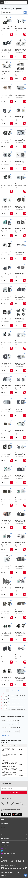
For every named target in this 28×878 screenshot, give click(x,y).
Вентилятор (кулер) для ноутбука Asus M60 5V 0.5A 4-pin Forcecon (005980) (6, 453)
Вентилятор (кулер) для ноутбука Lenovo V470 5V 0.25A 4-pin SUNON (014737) (6, 386)
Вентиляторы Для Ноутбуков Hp (10, 723)
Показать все (5, 735)
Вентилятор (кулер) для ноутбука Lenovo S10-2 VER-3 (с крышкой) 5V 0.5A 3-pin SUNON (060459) (20, 655)
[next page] (20, 690)
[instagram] (7, 803)
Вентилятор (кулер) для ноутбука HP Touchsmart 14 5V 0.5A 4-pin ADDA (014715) (6, 476)
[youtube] (17, 803)
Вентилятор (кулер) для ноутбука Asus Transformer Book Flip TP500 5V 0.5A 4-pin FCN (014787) (20, 184)
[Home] (2, 6)
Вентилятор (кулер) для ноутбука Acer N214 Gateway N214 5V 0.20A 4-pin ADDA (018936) (6, 543)
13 (18, 690)
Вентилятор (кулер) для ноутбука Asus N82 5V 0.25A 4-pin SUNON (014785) (20, 498)
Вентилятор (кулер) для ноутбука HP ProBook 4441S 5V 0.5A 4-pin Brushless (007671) (6, 207)
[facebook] (2, 803)
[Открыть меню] (2, 2)
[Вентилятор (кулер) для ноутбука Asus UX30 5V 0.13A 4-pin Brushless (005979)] (7, 155)
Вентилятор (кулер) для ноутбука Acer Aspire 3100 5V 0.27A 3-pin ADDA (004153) (6, 184)
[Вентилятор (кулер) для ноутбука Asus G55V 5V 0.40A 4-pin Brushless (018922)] (21, 133)
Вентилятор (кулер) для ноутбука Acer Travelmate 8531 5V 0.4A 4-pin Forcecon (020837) (20, 364)
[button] (21, 12)
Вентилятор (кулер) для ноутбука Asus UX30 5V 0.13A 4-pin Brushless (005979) (6, 162)
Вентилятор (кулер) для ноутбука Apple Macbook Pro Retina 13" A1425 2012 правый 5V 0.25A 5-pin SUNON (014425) (20, 521)
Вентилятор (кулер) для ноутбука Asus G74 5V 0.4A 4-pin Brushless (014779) (6, 117)
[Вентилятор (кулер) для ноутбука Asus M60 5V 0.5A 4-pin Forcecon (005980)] (7, 447)
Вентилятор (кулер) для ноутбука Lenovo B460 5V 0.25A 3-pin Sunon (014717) (20, 386)
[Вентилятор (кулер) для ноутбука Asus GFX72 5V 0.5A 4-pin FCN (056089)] (7, 514)
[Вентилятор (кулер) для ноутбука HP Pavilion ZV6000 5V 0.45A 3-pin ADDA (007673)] (21, 155)
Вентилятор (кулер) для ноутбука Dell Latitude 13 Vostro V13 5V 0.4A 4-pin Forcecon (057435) (20, 251)
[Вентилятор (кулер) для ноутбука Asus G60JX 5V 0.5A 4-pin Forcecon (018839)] (21, 334)
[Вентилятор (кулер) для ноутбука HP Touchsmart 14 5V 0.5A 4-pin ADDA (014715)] (7, 469)
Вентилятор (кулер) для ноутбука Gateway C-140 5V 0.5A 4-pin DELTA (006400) (6, 139)
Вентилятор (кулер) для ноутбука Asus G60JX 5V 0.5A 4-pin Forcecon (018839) (20, 341)
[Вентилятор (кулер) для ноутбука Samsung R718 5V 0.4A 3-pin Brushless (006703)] (21, 222)
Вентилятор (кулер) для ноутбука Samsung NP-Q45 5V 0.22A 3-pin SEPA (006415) (6, 251)
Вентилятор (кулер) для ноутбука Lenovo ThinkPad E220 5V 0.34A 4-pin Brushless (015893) (20, 296)
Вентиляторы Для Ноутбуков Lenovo (11, 720)
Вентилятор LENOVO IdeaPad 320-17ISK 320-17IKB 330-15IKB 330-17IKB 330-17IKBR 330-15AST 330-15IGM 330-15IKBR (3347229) (20, 50)
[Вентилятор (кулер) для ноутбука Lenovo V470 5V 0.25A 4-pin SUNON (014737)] (7, 379)
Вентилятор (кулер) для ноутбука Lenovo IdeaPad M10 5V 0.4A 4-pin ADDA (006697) (6, 633)
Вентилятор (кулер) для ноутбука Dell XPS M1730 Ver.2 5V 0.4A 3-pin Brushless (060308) (21, 543)
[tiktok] (21, 803)
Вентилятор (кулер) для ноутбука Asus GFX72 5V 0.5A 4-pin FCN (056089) (6, 521)
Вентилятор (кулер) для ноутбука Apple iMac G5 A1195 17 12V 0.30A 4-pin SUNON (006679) (7, 588)
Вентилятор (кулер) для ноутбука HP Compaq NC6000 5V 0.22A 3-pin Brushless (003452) (6, 610)
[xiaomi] (2, 868)
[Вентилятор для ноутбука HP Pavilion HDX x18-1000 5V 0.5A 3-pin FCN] (21, 402)
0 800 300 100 (5, 845)
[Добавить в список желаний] (11, 21)
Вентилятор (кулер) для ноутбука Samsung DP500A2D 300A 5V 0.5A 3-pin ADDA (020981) (6, 364)
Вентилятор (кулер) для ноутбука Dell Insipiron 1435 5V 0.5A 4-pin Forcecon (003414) (6, 498)
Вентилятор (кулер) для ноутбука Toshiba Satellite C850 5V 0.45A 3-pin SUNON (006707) (20, 94)
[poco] (21, 868)
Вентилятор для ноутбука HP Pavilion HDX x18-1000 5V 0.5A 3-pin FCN (21, 408)
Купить (11, 34)
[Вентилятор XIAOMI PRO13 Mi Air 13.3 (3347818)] (21, 65)
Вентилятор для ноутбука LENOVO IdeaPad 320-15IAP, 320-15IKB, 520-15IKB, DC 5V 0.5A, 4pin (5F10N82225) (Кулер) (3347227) (6, 72)
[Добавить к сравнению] (11, 17)
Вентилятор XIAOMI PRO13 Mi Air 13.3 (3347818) (20, 72)
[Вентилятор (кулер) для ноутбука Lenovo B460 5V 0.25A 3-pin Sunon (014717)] (21, 379)
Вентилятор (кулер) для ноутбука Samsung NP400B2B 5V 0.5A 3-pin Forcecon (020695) (20, 431)
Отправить (5, 2)
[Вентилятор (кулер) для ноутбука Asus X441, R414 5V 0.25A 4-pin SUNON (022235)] (21, 21)
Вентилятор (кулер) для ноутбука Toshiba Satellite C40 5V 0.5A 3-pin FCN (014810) (20, 117)
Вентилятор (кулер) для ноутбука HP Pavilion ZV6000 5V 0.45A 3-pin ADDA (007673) (20, 162)
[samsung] (13, 868)
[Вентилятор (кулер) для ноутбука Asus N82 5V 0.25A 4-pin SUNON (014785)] (21, 491)
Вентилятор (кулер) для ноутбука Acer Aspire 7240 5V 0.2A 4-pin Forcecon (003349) (20, 610)
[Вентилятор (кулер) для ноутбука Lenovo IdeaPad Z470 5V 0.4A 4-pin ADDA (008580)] (7, 43)
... (15, 690)
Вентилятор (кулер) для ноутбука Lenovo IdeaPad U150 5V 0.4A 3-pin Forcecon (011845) (7, 274)
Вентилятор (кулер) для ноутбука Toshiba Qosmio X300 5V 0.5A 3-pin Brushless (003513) (6, 94)
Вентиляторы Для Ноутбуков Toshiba (11, 727)
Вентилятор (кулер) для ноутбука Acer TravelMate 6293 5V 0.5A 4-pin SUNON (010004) (6, 655)
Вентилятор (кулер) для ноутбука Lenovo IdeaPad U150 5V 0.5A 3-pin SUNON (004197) (20, 633)
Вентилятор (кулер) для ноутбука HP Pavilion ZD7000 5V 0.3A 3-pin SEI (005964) (20, 319)
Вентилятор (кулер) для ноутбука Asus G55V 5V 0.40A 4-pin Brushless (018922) (20, 139)
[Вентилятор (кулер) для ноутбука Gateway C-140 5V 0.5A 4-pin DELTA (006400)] (7, 133)
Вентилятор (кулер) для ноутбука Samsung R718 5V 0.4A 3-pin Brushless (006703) (20, 229)
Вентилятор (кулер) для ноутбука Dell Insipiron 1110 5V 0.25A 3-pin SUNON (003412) (6, 296)
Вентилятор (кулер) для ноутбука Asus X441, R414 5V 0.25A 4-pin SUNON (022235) (20, 27)
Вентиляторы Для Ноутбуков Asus (10, 731)
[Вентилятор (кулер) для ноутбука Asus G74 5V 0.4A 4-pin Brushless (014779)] (7, 110)
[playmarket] (17, 814)
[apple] (6, 868)
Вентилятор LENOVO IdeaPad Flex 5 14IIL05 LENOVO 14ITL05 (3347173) (6, 27)
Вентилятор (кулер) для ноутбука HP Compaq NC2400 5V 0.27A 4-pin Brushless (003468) (6, 431)
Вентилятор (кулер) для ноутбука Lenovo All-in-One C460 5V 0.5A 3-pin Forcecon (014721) (20, 565)
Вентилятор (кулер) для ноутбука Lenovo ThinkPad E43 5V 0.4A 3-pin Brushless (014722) (6, 229)
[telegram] (12, 803)
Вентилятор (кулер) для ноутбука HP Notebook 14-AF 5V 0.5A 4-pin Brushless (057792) (6, 565)
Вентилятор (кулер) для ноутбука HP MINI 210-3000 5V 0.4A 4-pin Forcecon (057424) (21, 453)
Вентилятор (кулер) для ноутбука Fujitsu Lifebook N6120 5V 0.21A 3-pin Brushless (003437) (20, 207)
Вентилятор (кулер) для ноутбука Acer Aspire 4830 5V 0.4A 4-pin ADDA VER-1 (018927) (20, 588)
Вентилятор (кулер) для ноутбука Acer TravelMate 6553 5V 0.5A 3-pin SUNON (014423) (20, 476)
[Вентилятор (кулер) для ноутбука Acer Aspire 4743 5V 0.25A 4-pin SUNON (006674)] (7, 312)
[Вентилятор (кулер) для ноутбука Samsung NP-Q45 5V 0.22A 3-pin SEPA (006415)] (7, 245)
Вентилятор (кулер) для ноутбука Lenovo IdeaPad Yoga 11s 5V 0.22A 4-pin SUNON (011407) (20, 274)
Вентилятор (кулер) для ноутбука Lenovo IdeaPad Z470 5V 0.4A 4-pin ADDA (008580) (6, 50)
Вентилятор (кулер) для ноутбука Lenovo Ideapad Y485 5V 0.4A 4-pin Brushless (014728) (6, 408)
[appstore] (6, 814)
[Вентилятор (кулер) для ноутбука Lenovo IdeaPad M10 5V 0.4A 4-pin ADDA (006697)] (7, 626)
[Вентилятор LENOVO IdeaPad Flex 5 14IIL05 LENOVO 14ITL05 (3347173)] (7, 21)
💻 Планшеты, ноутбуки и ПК (10, 5)
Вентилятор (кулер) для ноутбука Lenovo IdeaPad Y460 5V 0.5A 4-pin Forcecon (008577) (6, 341)
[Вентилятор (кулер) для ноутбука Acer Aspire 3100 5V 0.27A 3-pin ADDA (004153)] (7, 177)
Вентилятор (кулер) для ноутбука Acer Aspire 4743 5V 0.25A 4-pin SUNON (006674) (6, 319)
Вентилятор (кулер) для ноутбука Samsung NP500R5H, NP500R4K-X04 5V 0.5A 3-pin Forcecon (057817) (6, 678)
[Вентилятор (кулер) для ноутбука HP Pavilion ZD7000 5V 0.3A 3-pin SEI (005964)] (21, 312)
